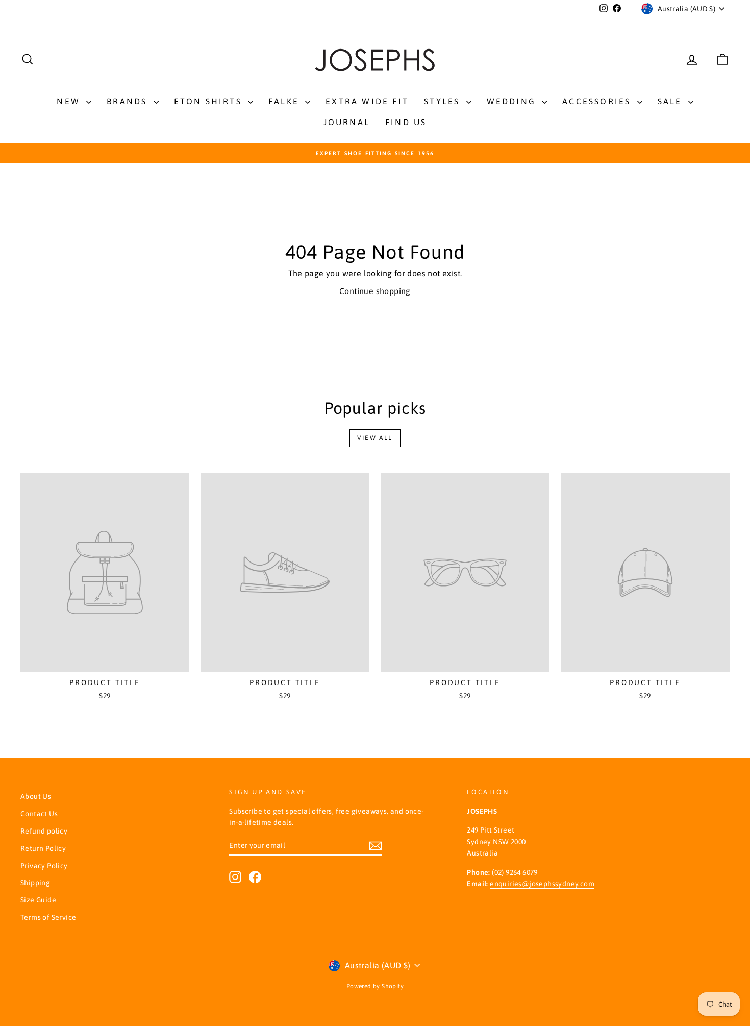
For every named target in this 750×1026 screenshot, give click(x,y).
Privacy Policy (44, 866)
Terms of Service (48, 917)
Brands (129, 101)
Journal (346, 122)
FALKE (285, 101)
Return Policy (43, 848)
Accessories (598, 101)
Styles (443, 101)
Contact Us (39, 814)
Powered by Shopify (375, 986)
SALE (672, 101)
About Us (35, 796)
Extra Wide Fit (367, 101)
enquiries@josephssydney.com (542, 884)
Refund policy (43, 831)
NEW (70, 101)
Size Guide (38, 900)
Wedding (513, 101)
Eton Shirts (209, 101)
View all (374, 438)
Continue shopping (375, 291)
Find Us (406, 122)
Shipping (35, 882)
